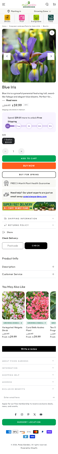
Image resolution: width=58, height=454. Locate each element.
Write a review (29, 348)
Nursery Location (29, 422)
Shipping (5, 110)
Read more (11, 100)
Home (4, 26)
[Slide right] (50, 56)
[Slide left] (7, 56)
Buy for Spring (29, 174)
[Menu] (3, 4)
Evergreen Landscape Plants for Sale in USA (24, 26)
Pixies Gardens (24, 445)
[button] (47, 4)
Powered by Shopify (29, 448)
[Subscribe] (54, 397)
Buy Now (29, 165)
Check (36, 245)
